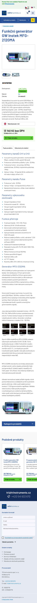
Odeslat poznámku (7, 542)
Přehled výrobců (9, 554)
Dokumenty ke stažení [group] (21, 148)
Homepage (7, 552)
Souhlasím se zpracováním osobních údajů (19, 537)
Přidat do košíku (12, 138)
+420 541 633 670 (20, 496)
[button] (27, 13)
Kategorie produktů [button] (12, 424)
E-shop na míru (5, 599)
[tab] (6, 74)
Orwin (11, 599)
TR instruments (9, 4)
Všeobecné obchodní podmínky (14, 561)
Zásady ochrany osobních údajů (14, 559)
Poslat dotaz (23, 91)
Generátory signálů (8, 26)
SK (34, 7)
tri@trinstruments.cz (14, 583)
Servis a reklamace (10, 556)
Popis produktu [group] (7, 148)
